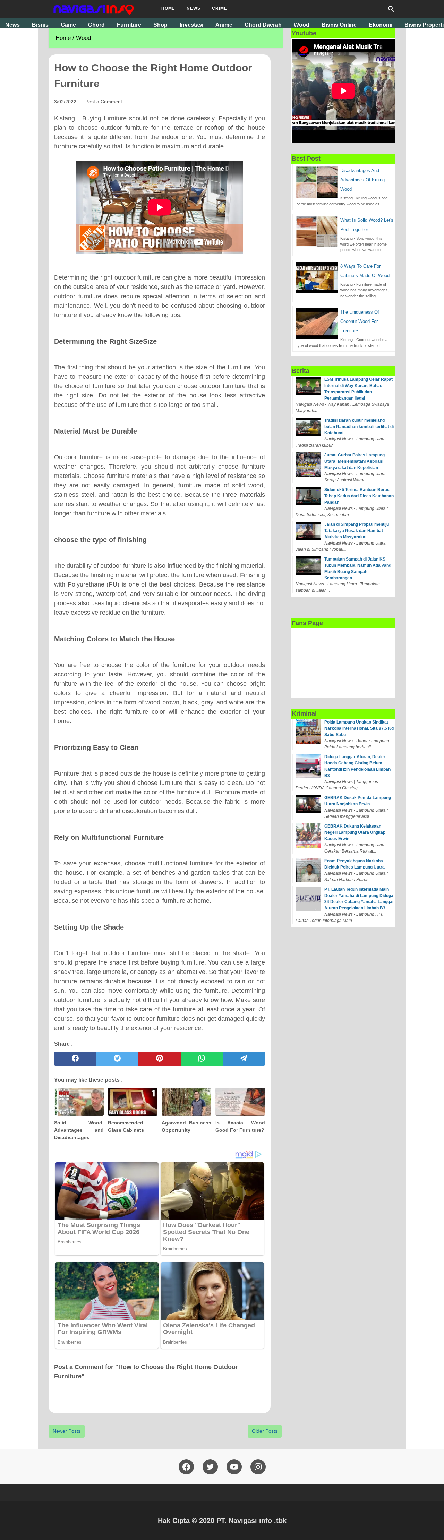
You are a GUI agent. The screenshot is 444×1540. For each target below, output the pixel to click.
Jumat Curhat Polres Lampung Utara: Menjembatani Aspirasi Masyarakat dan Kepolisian (354, 461)
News (193, 8)
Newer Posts (66, 1431)
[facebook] (75, 1059)
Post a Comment (103, 101)
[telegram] (244, 1059)
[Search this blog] (391, 9)
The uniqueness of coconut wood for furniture (359, 321)
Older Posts (265, 1431)
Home (168, 8)
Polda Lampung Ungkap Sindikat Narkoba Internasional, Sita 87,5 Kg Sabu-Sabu (359, 728)
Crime (219, 8)
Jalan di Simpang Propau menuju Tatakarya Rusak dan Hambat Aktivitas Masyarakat (356, 530)
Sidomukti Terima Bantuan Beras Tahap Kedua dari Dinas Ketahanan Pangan (359, 496)
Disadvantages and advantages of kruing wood (362, 180)
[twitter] (117, 1059)
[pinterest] (159, 1059)
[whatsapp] (202, 1059)
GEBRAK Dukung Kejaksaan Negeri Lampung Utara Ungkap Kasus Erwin (354, 832)
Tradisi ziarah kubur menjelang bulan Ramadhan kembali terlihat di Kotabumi (359, 426)
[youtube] (234, 1466)
